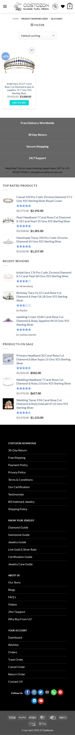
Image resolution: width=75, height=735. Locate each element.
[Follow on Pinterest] (60, 692)
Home (16, 18)
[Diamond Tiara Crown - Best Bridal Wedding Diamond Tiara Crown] (31, 6)
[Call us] (54, 692)
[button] (5, 6)
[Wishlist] (63, 6)
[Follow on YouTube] (41, 701)
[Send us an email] (47, 692)
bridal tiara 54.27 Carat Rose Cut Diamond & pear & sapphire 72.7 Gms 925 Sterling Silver (19, 88)
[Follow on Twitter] (41, 692)
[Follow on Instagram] (34, 692)
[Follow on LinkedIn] (34, 701)
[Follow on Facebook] (27, 692)
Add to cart (19, 102)
